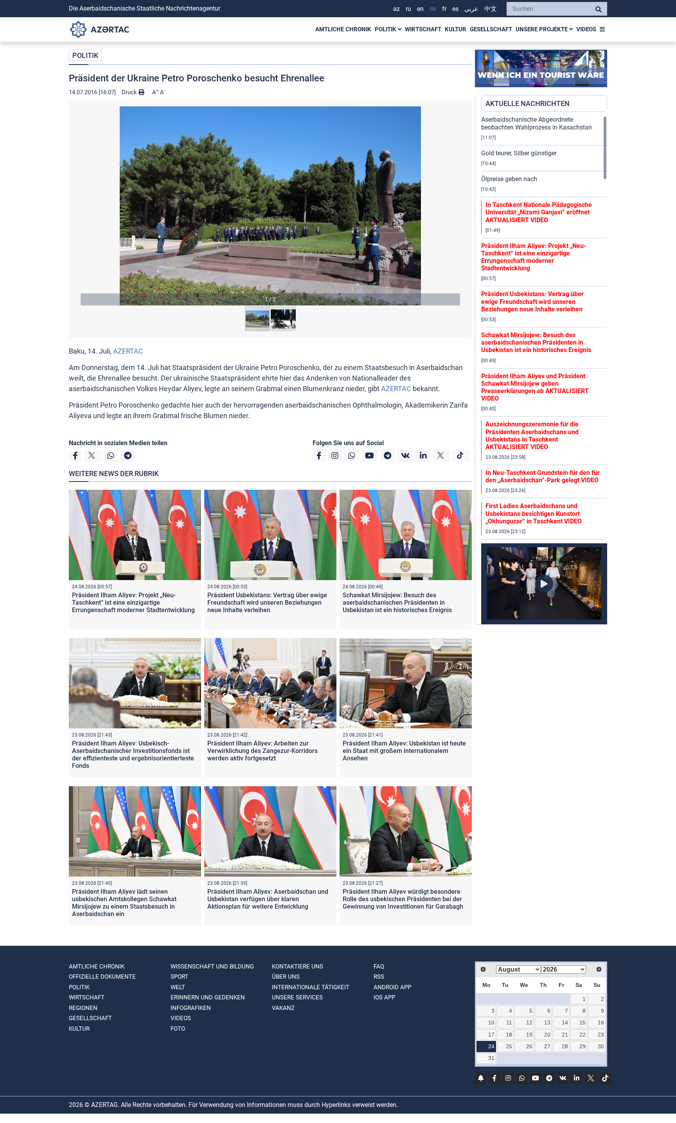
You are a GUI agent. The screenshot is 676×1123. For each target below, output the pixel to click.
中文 (490, 9)
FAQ (379, 966)
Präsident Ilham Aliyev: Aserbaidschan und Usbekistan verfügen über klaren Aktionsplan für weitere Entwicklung (267, 899)
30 (601, 1046)
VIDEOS (586, 29)
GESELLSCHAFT (491, 29)
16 (601, 1022)
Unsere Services (297, 997)
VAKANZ (283, 1008)
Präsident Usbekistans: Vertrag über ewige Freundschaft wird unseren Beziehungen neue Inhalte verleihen (267, 602)
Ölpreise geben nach (509, 179)
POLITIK (386, 29)
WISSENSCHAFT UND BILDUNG (212, 966)
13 (547, 1022)
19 (529, 1034)
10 (491, 1022)
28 (565, 1046)
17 (491, 1034)
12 (529, 1022)
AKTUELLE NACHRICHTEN (527, 103)
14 (565, 1022)
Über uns (286, 976)
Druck (130, 92)
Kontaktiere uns (297, 966)
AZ (396, 9)
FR (444, 9)
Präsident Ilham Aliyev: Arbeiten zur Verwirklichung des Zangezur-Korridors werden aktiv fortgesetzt (262, 751)
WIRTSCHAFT (423, 29)
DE (433, 9)
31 (491, 1058)
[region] (544, 370)
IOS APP (384, 997)
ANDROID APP (392, 987)
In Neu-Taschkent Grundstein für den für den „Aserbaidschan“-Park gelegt (542, 476)
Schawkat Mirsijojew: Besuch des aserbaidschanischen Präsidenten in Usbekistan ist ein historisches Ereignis (397, 602)
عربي (471, 9)
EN (420, 9)
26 (529, 1046)
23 (601, 1034)
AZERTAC (128, 351)
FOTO (178, 1028)
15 (582, 1022)
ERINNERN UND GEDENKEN (208, 997)
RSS (379, 976)
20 (547, 1034)
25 (509, 1046)
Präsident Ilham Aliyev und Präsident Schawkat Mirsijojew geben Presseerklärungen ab (535, 387)
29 (582, 1046)
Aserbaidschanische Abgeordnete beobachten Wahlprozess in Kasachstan (536, 123)
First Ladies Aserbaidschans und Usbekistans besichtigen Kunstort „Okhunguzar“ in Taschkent (533, 513)
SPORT (179, 976)
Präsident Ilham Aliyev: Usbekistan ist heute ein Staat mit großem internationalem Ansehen (404, 751)
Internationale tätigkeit (310, 987)
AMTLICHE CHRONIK (343, 29)
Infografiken (191, 1008)
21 (565, 1034)
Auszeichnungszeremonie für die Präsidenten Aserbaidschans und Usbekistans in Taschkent (532, 435)
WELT (178, 987)
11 (509, 1022)
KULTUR (455, 29)
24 (491, 1046)
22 (582, 1034)
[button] (270, 205)
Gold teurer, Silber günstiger (519, 153)
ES (455, 9)
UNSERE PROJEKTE (542, 29)
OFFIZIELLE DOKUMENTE (102, 976)
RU (408, 9)
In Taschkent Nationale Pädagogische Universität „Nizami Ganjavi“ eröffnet (538, 212)
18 (509, 1034)
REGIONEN (83, 1008)
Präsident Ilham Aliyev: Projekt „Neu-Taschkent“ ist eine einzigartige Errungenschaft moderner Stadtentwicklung (133, 602)
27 (547, 1046)
